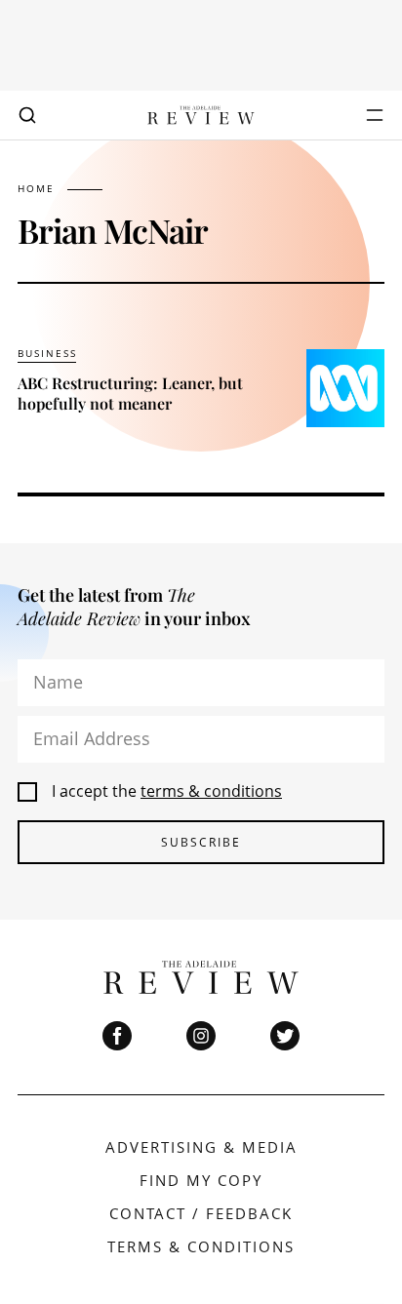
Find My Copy (201, 1180)
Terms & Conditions (201, 1246)
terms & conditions (211, 791)
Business (47, 353)
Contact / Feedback (201, 1213)
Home (36, 188)
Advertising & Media (201, 1147)
